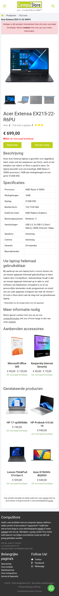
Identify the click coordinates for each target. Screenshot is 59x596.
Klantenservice (7, 570)
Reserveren (12, 145)
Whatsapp (39, 566)
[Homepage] (2, 15)
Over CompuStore (9, 573)
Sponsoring (6, 564)
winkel (50, 501)
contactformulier (11, 318)
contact (26, 27)
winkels (12, 322)
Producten (11, 15)
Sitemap (37, 587)
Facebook (39, 563)
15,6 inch (23, 15)
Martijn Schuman (35, 591)
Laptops (26, 125)
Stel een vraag (42, 145)
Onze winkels (7, 567)
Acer (5, 125)
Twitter (38, 559)
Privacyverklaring (25, 587)
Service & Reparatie (9, 576)
